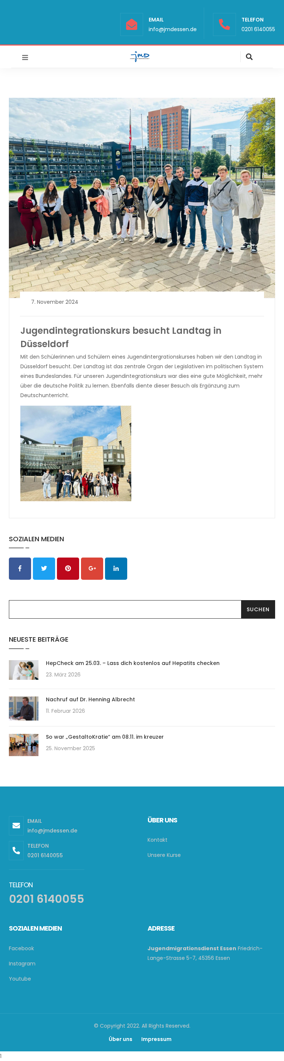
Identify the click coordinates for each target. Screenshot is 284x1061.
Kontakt (158, 840)
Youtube (20, 978)
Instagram (22, 963)
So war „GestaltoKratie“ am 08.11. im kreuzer (105, 737)
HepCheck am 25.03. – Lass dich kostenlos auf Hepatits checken (133, 663)
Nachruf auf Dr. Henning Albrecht (90, 699)
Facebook (21, 948)
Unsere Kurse (164, 855)
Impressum (156, 1039)
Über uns (120, 1039)
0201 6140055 (258, 29)
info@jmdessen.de (173, 29)
